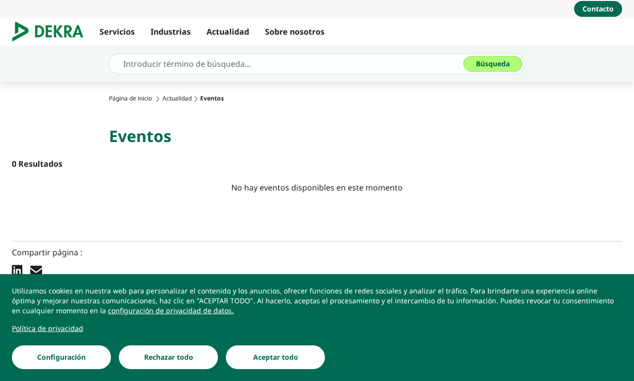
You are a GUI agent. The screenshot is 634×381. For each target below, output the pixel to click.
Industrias (171, 31)
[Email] (36, 269)
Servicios (117, 31)
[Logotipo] (52, 32)
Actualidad (228, 31)
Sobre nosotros (294, 31)
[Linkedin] (17, 269)
